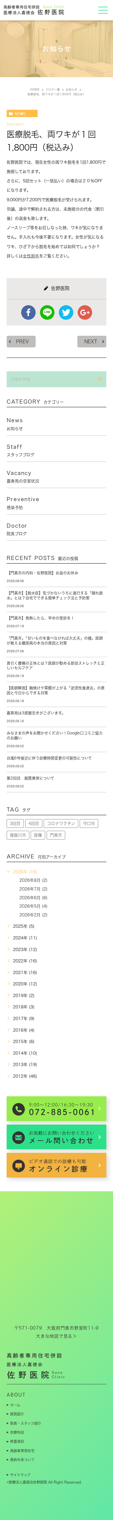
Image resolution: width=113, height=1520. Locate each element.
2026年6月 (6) (33, 898)
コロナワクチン (61, 823)
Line (47, 312)
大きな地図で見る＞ (56, 1336)
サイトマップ (20, 1475)
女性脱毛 (31, 256)
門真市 (56, 835)
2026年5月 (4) (33, 906)
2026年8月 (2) (33, 880)
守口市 (89, 823)
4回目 (33, 823)
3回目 (15, 823)
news (20, 113)
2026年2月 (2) (33, 915)
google (85, 312)
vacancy (23, 476)
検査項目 (17, 1441)
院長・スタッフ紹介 (25, 1423)
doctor (17, 529)
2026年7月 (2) (33, 889)
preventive (23, 502)
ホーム (15, 1405)
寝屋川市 (18, 835)
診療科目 (17, 1432)
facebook (28, 312)
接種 (38, 835)
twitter (66, 312)
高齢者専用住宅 (22, 1450)
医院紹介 (17, 1414)
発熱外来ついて (22, 1459)
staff (20, 450)
